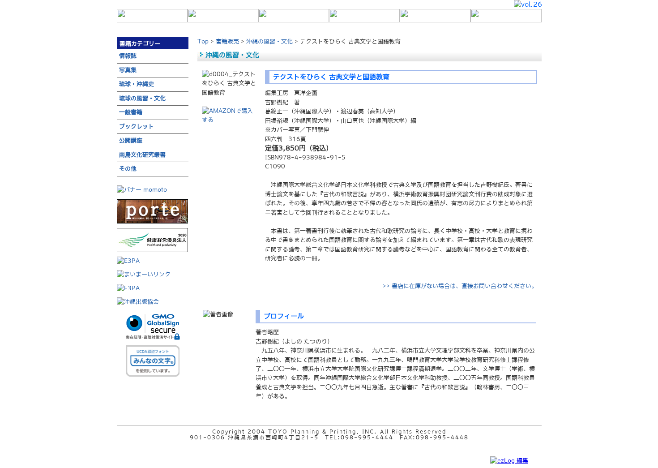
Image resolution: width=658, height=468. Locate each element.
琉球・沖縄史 (136, 84)
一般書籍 (130, 112)
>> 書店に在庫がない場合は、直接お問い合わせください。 (460, 286)
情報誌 (128, 56)
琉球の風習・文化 (142, 98)
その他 (128, 169)
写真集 (128, 70)
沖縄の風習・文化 (269, 41)
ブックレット (136, 126)
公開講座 (130, 140)
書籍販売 (227, 41)
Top (203, 41)
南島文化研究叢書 (142, 155)
